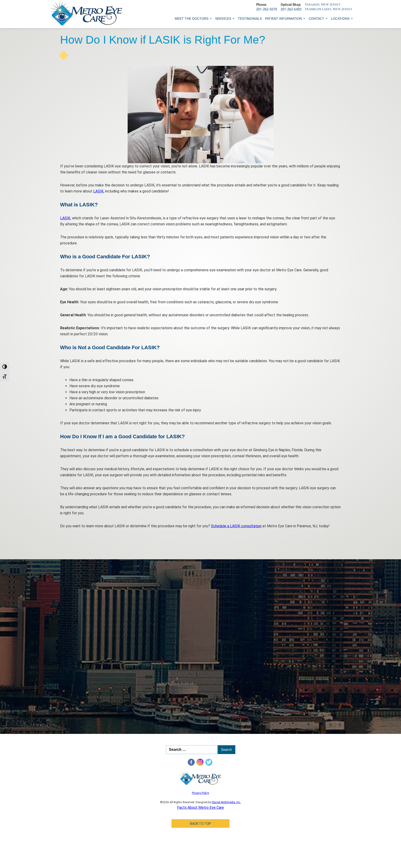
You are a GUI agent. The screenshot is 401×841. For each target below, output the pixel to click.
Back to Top (200, 823)
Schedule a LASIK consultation (236, 526)
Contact (316, 18)
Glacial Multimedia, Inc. (226, 802)
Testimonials (250, 18)
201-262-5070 (266, 9)
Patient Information (283, 18)
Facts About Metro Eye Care (200, 807)
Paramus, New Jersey (322, 4)
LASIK (98, 191)
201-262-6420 (291, 9)
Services (223, 18)
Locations (340, 18)
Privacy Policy (200, 793)
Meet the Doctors (191, 18)
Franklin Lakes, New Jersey (328, 9)
